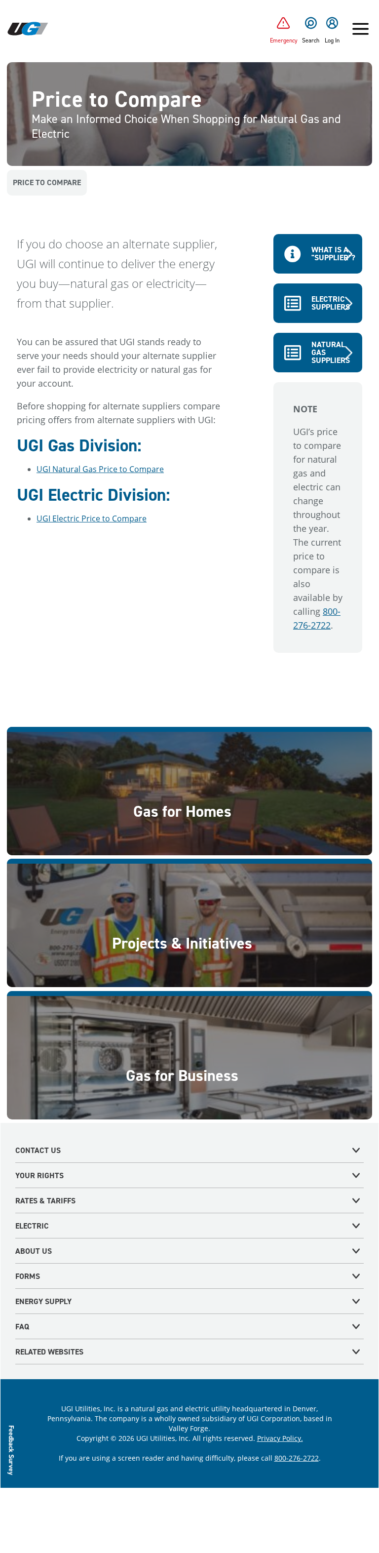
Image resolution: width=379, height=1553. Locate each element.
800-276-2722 (296, 1458)
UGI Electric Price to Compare (92, 518)
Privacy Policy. (280, 1438)
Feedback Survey (11, 1450)
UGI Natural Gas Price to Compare (100, 469)
